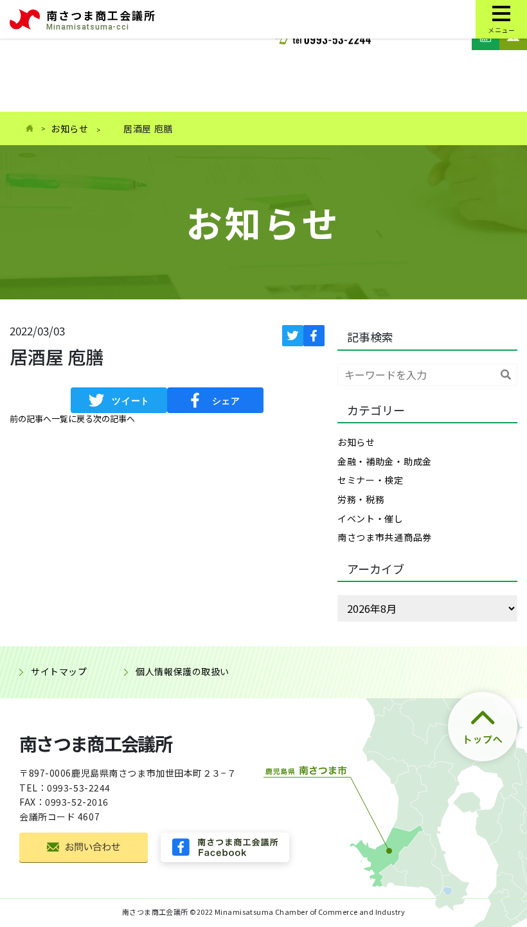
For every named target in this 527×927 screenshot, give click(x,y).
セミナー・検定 (370, 479)
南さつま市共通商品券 (384, 537)
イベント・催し (370, 518)
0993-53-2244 (79, 787)
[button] (30, 419)
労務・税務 (361, 499)
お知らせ (70, 128)
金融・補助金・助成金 (384, 461)
